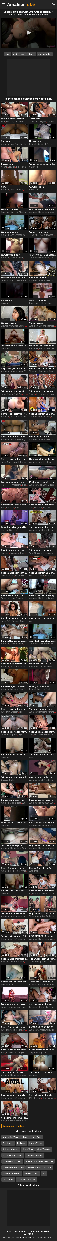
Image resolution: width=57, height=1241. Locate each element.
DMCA (10, 1231)
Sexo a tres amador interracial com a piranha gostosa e (42, 505)
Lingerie (4, 530)
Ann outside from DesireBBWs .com (14, 664)
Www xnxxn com (9, 323)
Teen (31, 121)
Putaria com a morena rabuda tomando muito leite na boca (42, 436)
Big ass (43, 121)
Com (3, 187)
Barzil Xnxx (8, 1143)
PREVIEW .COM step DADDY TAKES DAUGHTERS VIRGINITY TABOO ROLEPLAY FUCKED (42, 346)
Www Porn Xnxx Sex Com (39, 1167)
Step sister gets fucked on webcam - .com (14, 368)
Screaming (26, 575)
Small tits (20, 961)
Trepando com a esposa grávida (14, 346)
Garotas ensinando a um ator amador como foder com (14, 505)
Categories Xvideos (26, 1179)
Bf (30, 893)
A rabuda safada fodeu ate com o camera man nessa (42, 981)
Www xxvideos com (38, 232)
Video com (6, 300)
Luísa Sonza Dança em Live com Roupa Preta (14, 527)
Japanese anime (19, 1007)
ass (22, 54)
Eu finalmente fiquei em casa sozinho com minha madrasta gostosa (42, 1050)
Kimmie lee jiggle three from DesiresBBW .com (14, 414)
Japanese (5, 1007)
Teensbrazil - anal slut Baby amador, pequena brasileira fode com (14, 936)
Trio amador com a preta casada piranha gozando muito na (42, 550)
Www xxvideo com (38, 300)
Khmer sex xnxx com (39, 277)
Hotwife (9, 984)
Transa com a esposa (11, 845)
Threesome (24, 121)
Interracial (50, 575)
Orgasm (14, 121)
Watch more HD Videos (13, 1126)
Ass (12, 144)
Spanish (13, 530)
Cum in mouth (7, 575)
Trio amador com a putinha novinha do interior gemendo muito (42, 959)
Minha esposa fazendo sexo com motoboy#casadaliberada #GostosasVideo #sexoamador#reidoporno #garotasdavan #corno (14, 822)
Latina (21, 326)
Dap (36, 871)
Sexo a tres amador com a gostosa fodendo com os (14, 709)
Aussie (50, 666)
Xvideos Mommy (11, 1149)
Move (24, 1137)
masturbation (44, 54)
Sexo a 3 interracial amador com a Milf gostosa (14, 1027)
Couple (27, 189)
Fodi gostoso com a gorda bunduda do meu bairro (42, 822)
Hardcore (5, 485)
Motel (27, 553)
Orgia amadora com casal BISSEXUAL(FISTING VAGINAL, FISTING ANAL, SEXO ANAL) (42, 845)
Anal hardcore (22, 1120)
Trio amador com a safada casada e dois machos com (14, 777)
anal (7, 54)
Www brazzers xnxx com (13, 119)
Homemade (43, 212)
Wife (3, 121)
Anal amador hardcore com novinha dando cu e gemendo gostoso (14, 595)
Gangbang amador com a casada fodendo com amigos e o (14, 618)
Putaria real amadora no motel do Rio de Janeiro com (14, 550)
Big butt (43, 1052)
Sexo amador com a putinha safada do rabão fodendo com (14, 573)
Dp (43, 893)
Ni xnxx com (35, 141)
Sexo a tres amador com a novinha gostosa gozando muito (14, 459)
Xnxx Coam (8, 1179)
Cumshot (19, 144)
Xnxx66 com (7, 164)
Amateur (14, 4)
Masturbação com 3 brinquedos (42, 482)
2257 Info (28, 1234)
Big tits (49, 689)
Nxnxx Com (36, 1137)
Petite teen (51, 916)
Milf (8, 121)
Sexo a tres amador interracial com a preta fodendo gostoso (14, 732)
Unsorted (33, 167)
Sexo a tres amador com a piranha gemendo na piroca (42, 527)
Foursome (14, 553)
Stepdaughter (22, 598)
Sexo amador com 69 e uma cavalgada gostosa (14, 1072)
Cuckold (4, 780)
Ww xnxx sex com (9, 232)
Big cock (20, 167)
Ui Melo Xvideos (31, 1173)
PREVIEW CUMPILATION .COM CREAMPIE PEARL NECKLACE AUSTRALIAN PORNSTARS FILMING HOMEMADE (42, 664)
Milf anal (43, 326)
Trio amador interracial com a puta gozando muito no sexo (14, 913)
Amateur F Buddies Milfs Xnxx (39, 1161)
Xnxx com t (6, 141)
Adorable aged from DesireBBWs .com (14, 686)
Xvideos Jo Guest (35, 1155)
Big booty (43, 1007)
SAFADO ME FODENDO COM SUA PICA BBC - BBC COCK (42, 1027)
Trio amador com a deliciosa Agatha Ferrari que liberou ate (14, 391)
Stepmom (34, 1052)
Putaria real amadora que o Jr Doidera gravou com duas (42, 368)
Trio (24, 1030)
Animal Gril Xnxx (10, 1137)
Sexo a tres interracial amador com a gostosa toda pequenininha (42, 573)
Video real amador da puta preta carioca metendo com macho (42, 709)
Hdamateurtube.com (29, 1237)
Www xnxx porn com (10, 255)
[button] (28, 32)
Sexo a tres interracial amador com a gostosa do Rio (42, 414)
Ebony (50, 303)
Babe (43, 666)
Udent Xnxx (28, 1149)
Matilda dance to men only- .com (42, 595)
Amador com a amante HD (13, 754)
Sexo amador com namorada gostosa (42, 1072)
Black (43, 303)
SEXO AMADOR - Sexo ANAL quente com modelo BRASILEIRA (42, 936)
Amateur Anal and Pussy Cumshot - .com (14, 891)
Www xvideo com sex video (42, 164)
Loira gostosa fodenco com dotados (42, 686)
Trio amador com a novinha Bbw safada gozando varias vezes (42, 391)
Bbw (45, 485)
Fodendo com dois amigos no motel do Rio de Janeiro (14, 482)
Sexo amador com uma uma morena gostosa (14, 436)
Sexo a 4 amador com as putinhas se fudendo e (14, 868)
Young (4, 167)
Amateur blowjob (23, 416)
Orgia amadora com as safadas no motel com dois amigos (14, 1118)
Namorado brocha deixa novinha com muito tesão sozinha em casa (42, 459)
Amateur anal (21, 235)
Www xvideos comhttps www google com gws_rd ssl (14, 277)
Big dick (22, 212)
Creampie (51, 144)
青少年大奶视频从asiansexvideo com (42, 255)
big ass (31, 54)
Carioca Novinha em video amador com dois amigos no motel (14, 641)
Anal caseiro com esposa (41, 618)
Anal (37, 121)
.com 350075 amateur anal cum (42, 641)
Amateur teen (16, 258)
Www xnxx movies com (12, 209)
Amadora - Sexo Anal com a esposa (42, 754)
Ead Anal (21, 1143)
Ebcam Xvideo (36, 1143)
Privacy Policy (21, 1231)
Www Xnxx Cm (44, 1149)
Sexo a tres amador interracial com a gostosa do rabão (42, 1004)
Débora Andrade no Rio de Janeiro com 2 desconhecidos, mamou (42, 868)
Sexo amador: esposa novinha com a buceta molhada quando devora (42, 800)
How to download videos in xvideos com (42, 209)
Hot (44, 1173)
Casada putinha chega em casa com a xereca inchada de (14, 981)
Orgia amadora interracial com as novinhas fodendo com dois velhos (42, 913)
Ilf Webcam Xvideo (11, 1173)
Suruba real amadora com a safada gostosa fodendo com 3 (14, 800)
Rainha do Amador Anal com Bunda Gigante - (14, 1095)
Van (17, 507)
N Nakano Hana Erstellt (13, 1167)
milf (15, 54)
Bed (22, 553)
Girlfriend (19, 189)
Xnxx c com (34, 119)
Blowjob (33, 144)
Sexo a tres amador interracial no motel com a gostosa (42, 732)
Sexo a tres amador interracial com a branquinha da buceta (42, 1095)
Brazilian (10, 507)
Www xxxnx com (36, 187)
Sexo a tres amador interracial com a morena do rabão (14, 1050)
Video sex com (36, 323)
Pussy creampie (46, 348)
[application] (28, 33)
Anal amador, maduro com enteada (42, 777)
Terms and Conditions (40, 1231)
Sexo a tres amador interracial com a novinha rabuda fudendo (42, 891)
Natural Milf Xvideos (12, 1161)
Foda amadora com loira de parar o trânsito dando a (14, 1004)
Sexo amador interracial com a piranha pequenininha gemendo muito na (14, 959)
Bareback (52, 326)
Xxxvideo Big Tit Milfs (13, 1155)
